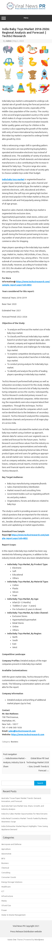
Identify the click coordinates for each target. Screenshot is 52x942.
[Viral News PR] (26, 9)
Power (4, 910)
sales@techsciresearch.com (22, 731)
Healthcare (6, 887)
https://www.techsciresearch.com (27, 734)
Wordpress (39, 940)
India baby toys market (13, 179)
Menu (26, 18)
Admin (9, 41)
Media (4, 901)
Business (14, 742)
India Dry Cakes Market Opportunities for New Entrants (24, 814)
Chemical (5, 868)
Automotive (6, 854)
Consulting (5, 873)
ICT (2, 891)
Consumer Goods (8, 877)
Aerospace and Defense (11, 844)
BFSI (3, 858)
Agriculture (6, 849)
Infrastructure (7, 896)
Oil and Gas (6, 905)
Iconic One (12, 940)
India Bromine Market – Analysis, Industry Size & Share (14, 762)
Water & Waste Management (13, 915)
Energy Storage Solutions (11, 882)
